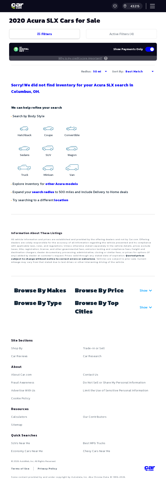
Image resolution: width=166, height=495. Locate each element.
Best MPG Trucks (94, 443)
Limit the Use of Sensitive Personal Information (115, 390)
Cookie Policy (20, 398)
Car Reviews (19, 356)
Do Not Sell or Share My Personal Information (114, 382)
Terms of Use (20, 468)
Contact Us (90, 375)
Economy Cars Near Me (27, 451)
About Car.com (21, 375)
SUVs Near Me (20, 443)
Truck (24, 175)
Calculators (19, 417)
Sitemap (16, 425)
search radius (43, 191)
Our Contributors (94, 417)
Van (71, 175)
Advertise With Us (23, 390)
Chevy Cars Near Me (96, 451)
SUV (48, 155)
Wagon (72, 155)
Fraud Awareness (22, 382)
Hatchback (25, 135)
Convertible (72, 135)
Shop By (17, 348)
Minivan (48, 175)
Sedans (24, 155)
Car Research (92, 356)
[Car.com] (17, 6)
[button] (115, 6)
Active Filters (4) (121, 33)
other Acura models (61, 183)
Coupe (48, 135)
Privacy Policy (47, 468)
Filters (47, 33)
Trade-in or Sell (94, 348)
